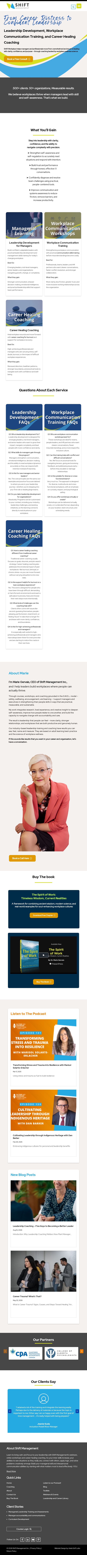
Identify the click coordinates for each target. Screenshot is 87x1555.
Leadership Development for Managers (24, 244)
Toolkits (46, 1490)
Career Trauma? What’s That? (27, 1296)
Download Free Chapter (43, 915)
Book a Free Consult (17, 59)
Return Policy (11, 1551)
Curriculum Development (18, 1519)
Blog (45, 1487)
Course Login (23, 1529)
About (9, 1490)
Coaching (10, 1487)
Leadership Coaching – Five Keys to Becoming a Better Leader (43, 1226)
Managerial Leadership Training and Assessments (28, 1512)
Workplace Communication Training (63, 244)
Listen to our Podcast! (52, 1483)
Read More (11, 1471)
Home (9, 1483)
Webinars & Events (50, 1494)
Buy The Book (42, 982)
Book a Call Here (20, 858)
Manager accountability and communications (26, 1515)
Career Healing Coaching (24, 330)
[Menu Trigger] (79, 6)
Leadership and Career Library (55, 1498)
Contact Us (11, 1494)
